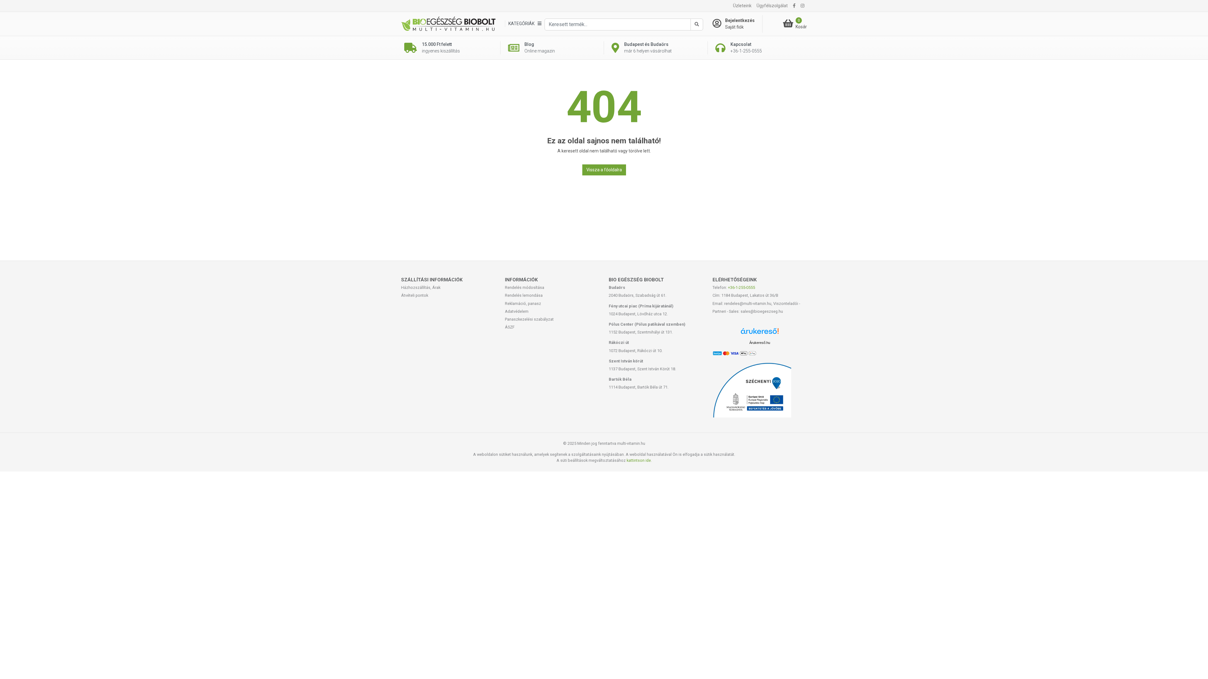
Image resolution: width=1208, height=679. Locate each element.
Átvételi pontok (414, 295)
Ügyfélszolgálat (772, 5)
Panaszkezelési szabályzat (529, 319)
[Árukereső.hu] (760, 333)
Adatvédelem (516, 311)
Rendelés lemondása (524, 295)
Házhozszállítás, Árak (420, 287)
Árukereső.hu (759, 343)
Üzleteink (742, 5)
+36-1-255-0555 (741, 287)
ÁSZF (510, 327)
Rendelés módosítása (524, 287)
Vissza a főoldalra (604, 169)
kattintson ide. (639, 460)
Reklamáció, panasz (523, 303)
